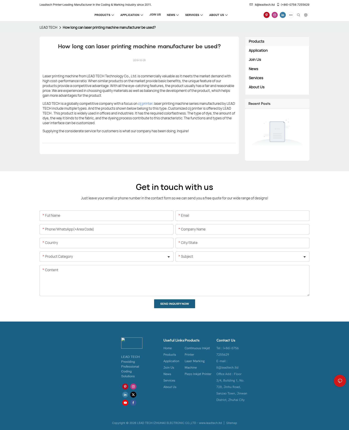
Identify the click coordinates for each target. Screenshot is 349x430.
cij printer (145, 103)
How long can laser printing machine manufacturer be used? (109, 27)
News (167, 374)
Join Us (168, 367)
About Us (169, 387)
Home (167, 348)
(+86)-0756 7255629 (295, 4)
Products (169, 354)
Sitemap (231, 423)
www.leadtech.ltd (210, 423)
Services (169, 380)
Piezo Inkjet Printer (198, 374)
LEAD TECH (48, 27)
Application (171, 361)
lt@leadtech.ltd (265, 4)
